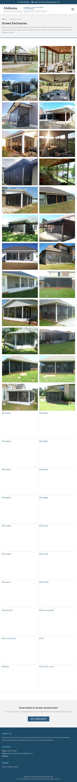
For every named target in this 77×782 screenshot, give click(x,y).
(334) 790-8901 (24, 2)
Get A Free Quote (38, 719)
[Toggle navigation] (72, 9)
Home (4, 19)
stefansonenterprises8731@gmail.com (47, 2)
